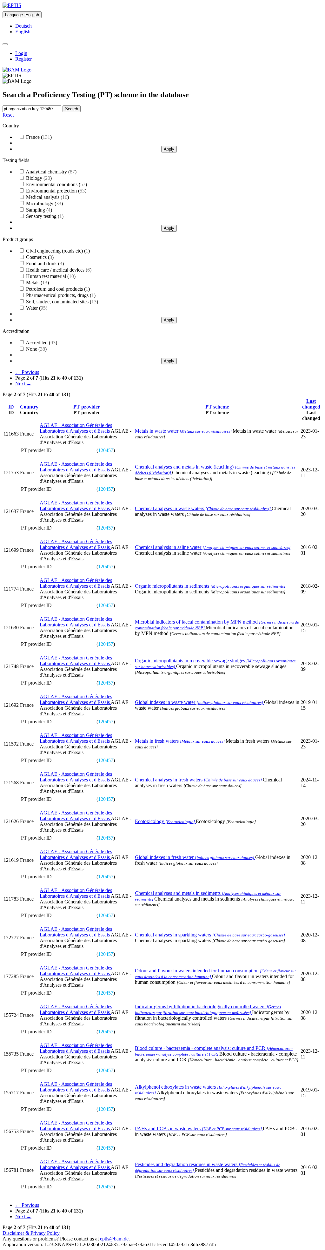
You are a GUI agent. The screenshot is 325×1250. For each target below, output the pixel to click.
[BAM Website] (17, 69)
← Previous (27, 372)
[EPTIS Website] (12, 5)
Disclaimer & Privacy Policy (31, 1233)
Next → (23, 383)
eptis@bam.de (114, 1238)
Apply (169, 149)
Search (71, 108)
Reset (8, 115)
